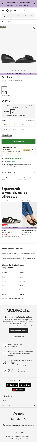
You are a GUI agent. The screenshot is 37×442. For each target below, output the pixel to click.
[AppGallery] (18, 390)
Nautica (4, 294)
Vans (3, 290)
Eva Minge (7, 77)
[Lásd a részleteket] (34, 172)
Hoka (3, 277)
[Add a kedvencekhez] (34, 28)
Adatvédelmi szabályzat (13, 439)
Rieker (21, 285)
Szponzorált (5, 200)
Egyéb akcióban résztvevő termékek (14, 115)
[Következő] (34, 3)
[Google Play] (12, 385)
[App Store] (25, 385)
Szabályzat (9, 436)
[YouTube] (18, 419)
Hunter (21, 277)
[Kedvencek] (29, 10)
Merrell (21, 273)
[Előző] (2, 3)
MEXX (4, 285)
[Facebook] (24, 419)
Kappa (21, 290)
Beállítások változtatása (22, 436)
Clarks (4, 281)
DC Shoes (5, 273)
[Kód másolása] (12, 111)
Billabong (22, 281)
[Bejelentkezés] (25, 10)
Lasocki (21, 294)
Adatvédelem (27, 439)
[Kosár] (34, 10)
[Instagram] (12, 419)
